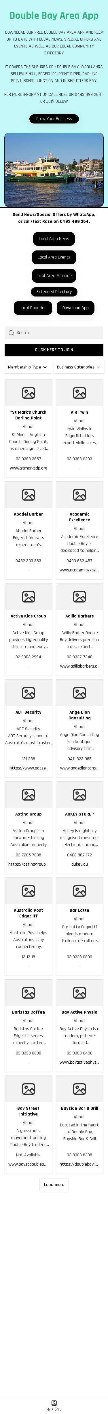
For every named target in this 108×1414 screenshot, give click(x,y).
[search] (60, 332)
